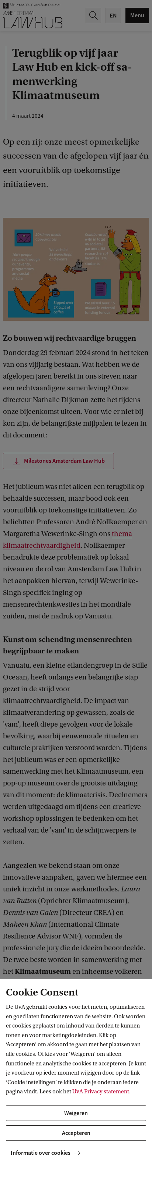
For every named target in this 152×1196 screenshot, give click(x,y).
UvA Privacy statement (100, 1091)
